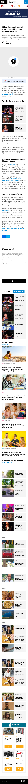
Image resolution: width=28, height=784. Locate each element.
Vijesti (15, 6)
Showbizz (23, 6)
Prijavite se (14, 281)
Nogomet (12, 2)
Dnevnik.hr (6, 6)
